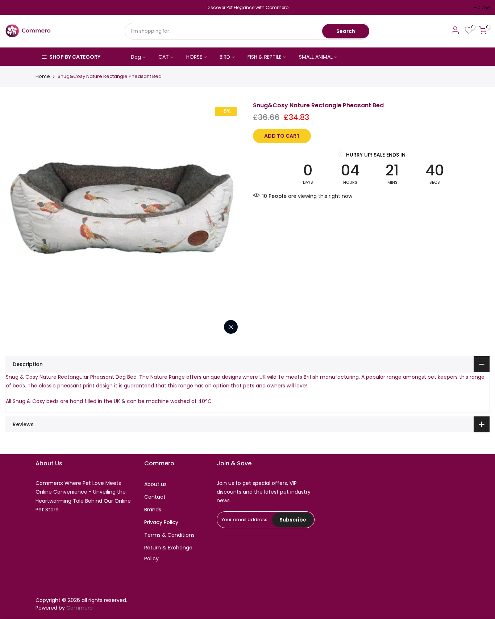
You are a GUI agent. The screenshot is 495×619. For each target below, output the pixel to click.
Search (345, 31)
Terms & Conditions (169, 535)
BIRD (225, 57)
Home (43, 76)
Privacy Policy (161, 522)
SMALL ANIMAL (316, 57)
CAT (163, 57)
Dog (136, 57)
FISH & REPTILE (265, 57)
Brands (152, 509)
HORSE (194, 57)
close (15, 7)
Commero (79, 607)
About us (155, 484)
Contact (155, 496)
